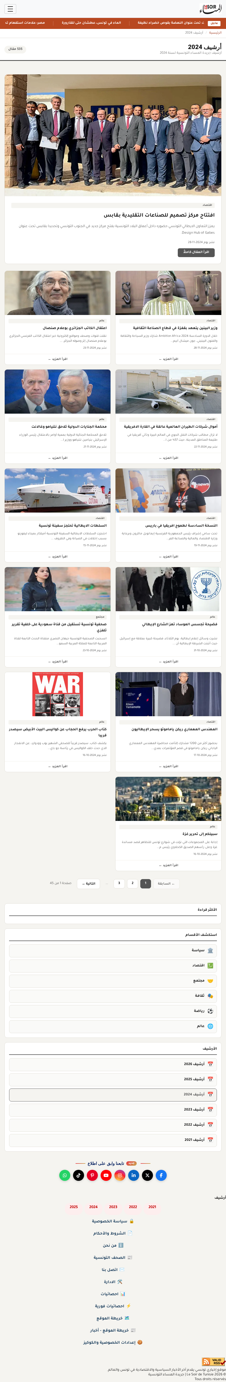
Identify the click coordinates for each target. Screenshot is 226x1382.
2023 (113, 1207)
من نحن (113, 1246)
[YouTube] (106, 1175)
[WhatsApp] (64, 1175)
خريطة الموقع (113, 1319)
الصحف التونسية (113, 1258)
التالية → (88, 884)
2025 (74, 1207)
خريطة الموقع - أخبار (113, 1331)
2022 (133, 1207)
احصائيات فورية (113, 1307)
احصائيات (113, 1294)
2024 (93, 1207)
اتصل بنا (113, 1270)
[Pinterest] (92, 1175)
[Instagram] (119, 1175)
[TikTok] (78, 1175)
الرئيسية (215, 33)
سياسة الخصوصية (113, 1222)
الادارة (113, 1282)
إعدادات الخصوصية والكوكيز (113, 1343)
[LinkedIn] (133, 1175)
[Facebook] (161, 1175)
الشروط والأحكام (113, 1234)
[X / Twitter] (147, 1175)
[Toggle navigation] (10, 9)
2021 (152, 1207)
